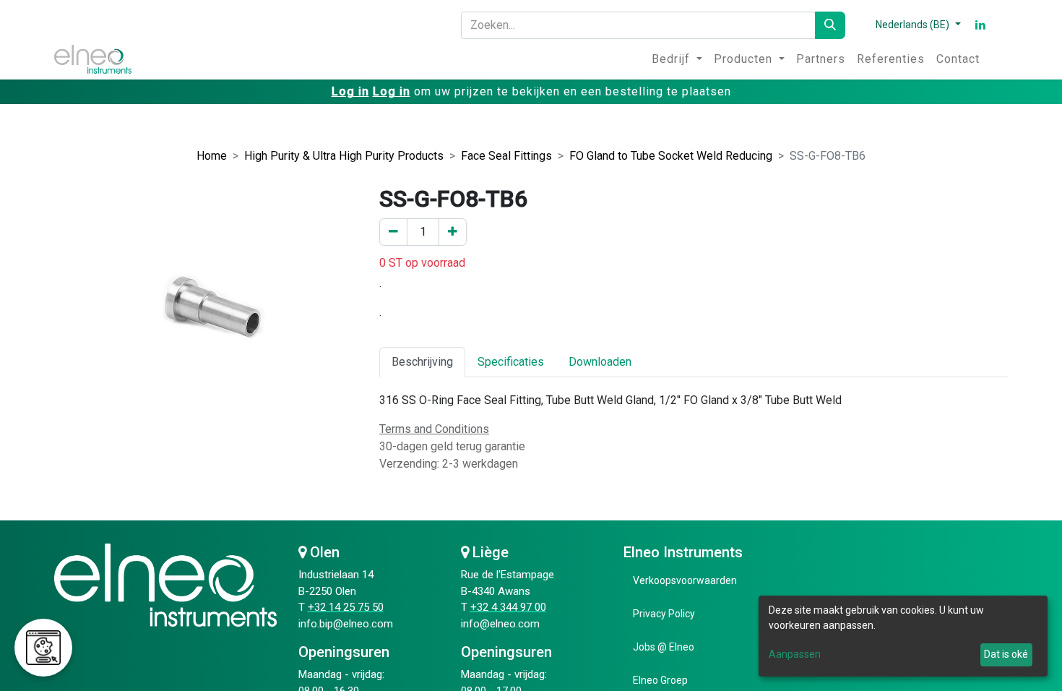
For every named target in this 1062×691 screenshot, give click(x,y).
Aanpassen (795, 654)
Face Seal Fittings (506, 156)
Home (212, 156)
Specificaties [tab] (511, 362)
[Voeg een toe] (453, 232)
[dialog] (903, 636)
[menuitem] (677, 59)
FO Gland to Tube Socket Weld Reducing (670, 156)
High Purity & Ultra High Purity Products (344, 156)
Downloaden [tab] (600, 362)
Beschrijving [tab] (422, 362)
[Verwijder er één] (393, 232)
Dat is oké (1006, 654)
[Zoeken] (830, 25)
